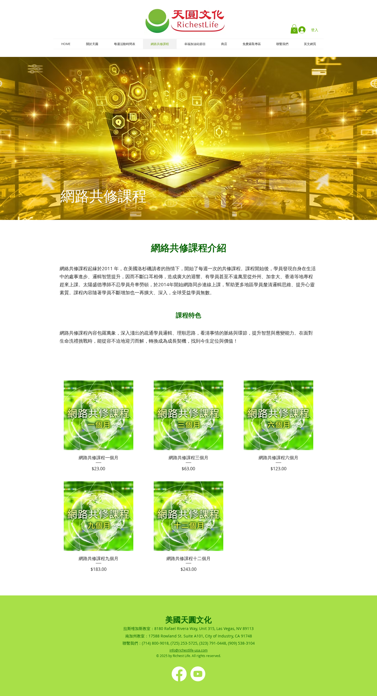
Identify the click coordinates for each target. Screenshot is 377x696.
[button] (294, 28)
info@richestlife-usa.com (188, 650)
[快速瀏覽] (98, 415)
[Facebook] (179, 673)
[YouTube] (197, 673)
